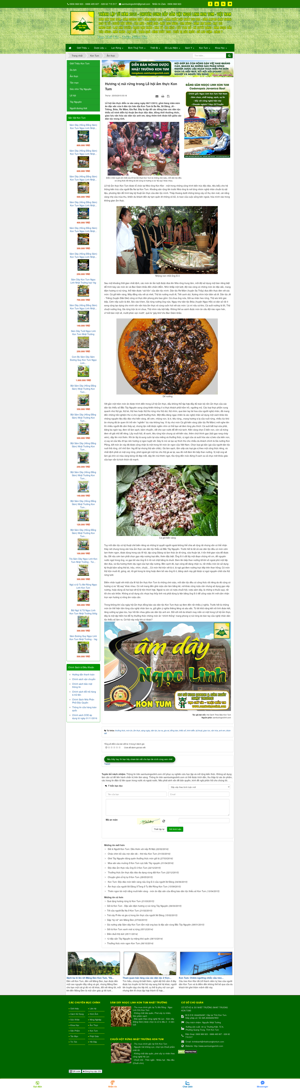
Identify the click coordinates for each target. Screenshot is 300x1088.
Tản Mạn (74, 1036)
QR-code (76, 1071)
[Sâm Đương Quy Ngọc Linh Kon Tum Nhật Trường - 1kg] (83, 647)
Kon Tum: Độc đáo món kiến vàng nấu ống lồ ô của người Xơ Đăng (141, 881)
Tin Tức (73, 1041)
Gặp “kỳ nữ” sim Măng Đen (120, 919)
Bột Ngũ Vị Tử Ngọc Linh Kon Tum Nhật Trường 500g (83, 612)
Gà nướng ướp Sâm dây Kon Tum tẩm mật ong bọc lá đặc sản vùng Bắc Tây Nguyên (149, 924)
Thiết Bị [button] (154, 47)
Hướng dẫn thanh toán (83, 674)
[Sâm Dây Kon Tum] (207, 119)
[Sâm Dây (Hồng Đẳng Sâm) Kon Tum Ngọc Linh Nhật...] (83, 135)
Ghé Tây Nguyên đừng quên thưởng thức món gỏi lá (134, 858)
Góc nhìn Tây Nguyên (80, 89)
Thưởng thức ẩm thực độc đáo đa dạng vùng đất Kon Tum (136, 872)
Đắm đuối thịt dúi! (115, 933)
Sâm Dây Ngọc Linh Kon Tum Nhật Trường (138, 1002)
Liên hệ (93, 1008)
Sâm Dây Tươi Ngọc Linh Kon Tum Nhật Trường (83, 332)
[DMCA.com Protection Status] (187, 1051)
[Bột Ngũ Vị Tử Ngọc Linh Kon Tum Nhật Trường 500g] (83, 621)
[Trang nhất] (70, 48)
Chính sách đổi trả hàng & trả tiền (84, 693)
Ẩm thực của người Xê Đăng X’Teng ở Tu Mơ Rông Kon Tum (138, 886)
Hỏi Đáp (93, 1041)
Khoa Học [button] (220, 47)
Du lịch (73, 69)
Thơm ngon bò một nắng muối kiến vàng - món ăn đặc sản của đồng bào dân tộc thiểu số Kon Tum (157, 891)
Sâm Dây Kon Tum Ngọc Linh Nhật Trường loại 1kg (83, 281)
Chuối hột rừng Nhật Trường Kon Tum (137, 1039)
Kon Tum (94, 1030)
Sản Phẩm (75, 1030)
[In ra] (163, 96)
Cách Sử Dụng (77, 1013)
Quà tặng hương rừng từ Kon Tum (124, 901)
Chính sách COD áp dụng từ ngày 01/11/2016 (84, 716)
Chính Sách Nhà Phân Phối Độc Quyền (83, 701)
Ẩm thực (74, 76)
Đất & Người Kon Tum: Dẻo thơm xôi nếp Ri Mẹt (131, 849)
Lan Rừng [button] (116, 47)
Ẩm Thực (94, 1025)
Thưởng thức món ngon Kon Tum (123, 943)
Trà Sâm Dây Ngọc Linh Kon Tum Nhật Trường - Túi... (83, 560)
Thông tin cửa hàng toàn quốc (84, 709)
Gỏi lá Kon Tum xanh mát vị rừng (123, 929)
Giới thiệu (74, 1008)
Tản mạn (74, 82)
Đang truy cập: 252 (93, 1071)
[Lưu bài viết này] (168, 96)
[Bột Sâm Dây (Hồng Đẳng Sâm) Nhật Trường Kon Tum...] (83, 399)
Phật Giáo (94, 1036)
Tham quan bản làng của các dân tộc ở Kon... (147, 977)
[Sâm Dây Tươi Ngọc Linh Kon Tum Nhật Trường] (83, 341)
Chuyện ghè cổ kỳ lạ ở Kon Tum (123, 877)
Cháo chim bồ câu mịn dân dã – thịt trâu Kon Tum (132, 853)
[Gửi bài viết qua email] (157, 96)
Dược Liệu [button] (99, 47)
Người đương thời (78, 108)
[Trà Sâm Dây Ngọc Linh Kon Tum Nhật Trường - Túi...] (83, 569)
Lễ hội (73, 95)
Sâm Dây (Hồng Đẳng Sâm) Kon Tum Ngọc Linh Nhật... (83, 126)
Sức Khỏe (74, 1019)
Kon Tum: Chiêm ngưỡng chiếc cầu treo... (201, 977)
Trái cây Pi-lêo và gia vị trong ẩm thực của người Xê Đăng (135, 915)
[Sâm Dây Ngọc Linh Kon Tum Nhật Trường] (121, 1016)
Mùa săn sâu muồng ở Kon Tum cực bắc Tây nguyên (134, 863)
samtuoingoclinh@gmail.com (136, 3)
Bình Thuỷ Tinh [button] (136, 47)
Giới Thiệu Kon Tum (80, 63)
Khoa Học (74, 1025)
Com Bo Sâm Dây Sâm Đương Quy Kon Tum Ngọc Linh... (83, 360)
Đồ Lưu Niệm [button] (172, 47)
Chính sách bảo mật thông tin (82, 685)
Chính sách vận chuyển (83, 679)
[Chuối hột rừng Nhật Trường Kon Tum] (121, 1053)
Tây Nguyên (76, 101)
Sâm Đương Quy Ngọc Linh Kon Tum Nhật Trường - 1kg (83, 637)
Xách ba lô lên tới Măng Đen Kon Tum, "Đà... (90, 977)
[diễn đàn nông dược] (167, 68)
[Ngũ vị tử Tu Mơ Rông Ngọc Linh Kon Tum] (83, 595)
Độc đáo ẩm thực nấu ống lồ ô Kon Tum (127, 867)
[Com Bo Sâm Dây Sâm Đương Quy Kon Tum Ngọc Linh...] (83, 370)
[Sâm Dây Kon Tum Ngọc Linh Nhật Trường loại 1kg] (83, 290)
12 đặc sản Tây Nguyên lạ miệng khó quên (128, 938)
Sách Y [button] (189, 47)
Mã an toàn (112, 819)
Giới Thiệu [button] (82, 47)
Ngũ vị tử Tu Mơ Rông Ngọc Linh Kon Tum (83, 586)
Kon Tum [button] (204, 47)
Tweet (107, 763)
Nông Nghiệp (95, 1019)
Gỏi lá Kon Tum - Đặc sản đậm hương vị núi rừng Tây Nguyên (137, 905)
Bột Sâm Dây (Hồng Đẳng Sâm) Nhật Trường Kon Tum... (83, 388)
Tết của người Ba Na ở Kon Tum (123, 910)
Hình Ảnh (94, 1013)
